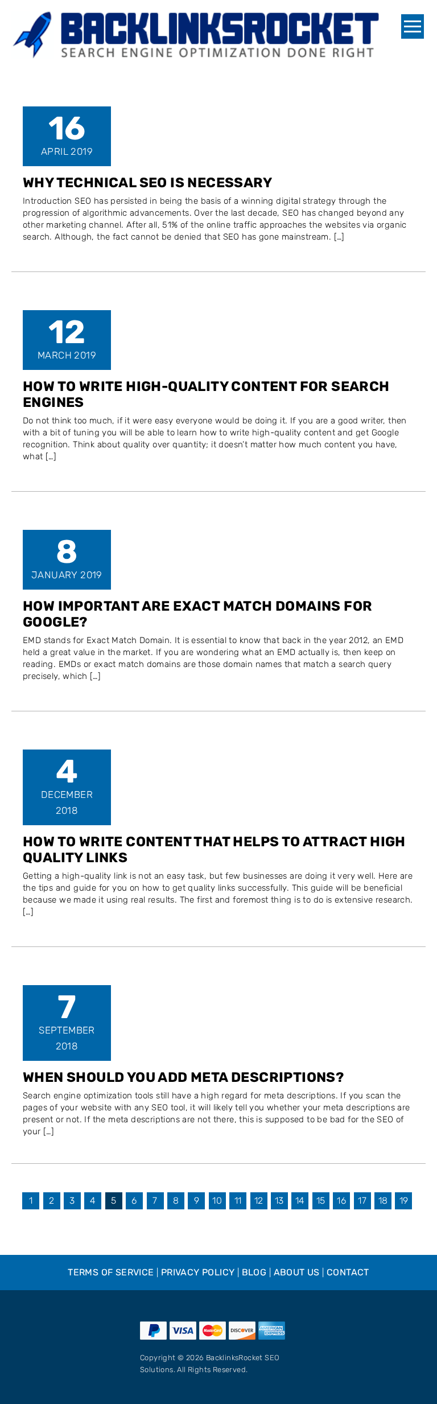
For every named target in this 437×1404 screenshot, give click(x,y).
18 (383, 1200)
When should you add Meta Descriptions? (183, 1077)
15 (320, 1200)
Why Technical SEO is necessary (147, 183)
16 (341, 1200)
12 (258, 1200)
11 (238, 1200)
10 (217, 1200)
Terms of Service (111, 1272)
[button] (412, 26)
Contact (348, 1272)
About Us (297, 1272)
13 (279, 1200)
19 (404, 1200)
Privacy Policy (198, 1272)
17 (362, 1200)
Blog (254, 1272)
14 (300, 1200)
